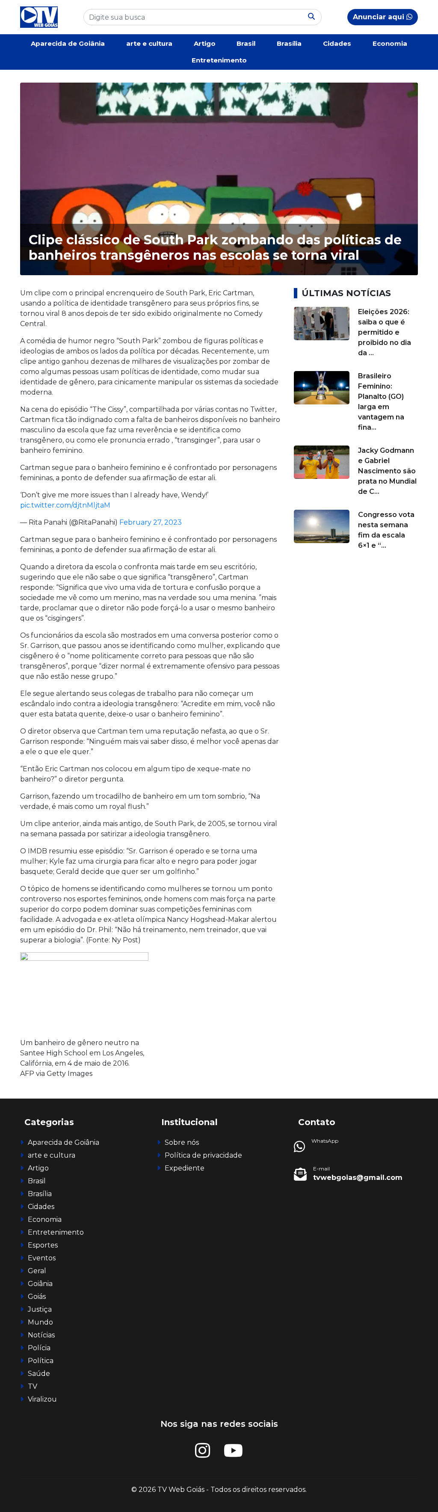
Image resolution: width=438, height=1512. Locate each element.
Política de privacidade (203, 1155)
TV (32, 1386)
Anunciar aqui (379, 17)
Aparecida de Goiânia (68, 43)
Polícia (39, 1348)
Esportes (43, 1245)
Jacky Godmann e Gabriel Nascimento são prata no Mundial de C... (387, 471)
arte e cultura (149, 43)
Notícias (41, 1335)
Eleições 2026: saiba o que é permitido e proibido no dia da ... (384, 332)
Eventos (42, 1258)
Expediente (184, 1168)
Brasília (289, 43)
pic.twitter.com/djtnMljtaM (65, 505)
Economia (390, 43)
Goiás (37, 1296)
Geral (37, 1271)
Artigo (205, 43)
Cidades (337, 43)
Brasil (246, 43)
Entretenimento (219, 60)
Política (40, 1361)
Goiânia (40, 1284)
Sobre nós (182, 1142)
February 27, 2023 (150, 522)
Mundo (40, 1322)
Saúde (39, 1373)
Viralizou (42, 1399)
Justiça (40, 1309)
